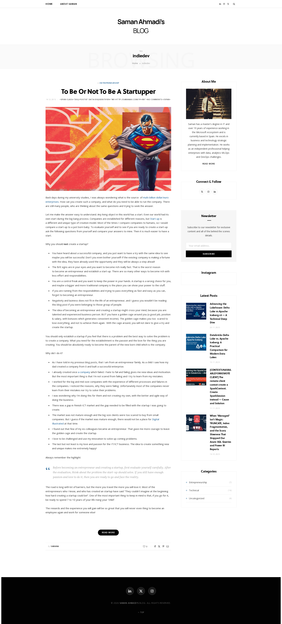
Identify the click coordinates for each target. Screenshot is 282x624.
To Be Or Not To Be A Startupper (108, 91)
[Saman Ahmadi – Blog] (141, 26)
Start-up (154, 218)
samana (55, 546)
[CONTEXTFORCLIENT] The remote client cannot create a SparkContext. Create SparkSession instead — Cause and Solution (220, 386)
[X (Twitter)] (141, 591)
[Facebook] (155, 546)
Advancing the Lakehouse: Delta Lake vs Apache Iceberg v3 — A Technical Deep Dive (219, 313)
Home (49, 3)
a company (83, 372)
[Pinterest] (163, 546)
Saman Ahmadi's (129, 603)
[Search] (234, 4)
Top (142, 612)
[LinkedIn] (130, 591)
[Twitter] (159, 546)
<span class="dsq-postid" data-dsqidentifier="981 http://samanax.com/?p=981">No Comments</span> (115, 99)
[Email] (167, 546)
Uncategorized (196, 498)
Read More (209, 163)
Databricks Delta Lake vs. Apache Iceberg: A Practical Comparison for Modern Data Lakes (219, 346)
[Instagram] (152, 591)
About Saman (68, 3)
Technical (194, 490)
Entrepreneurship (109, 83)
